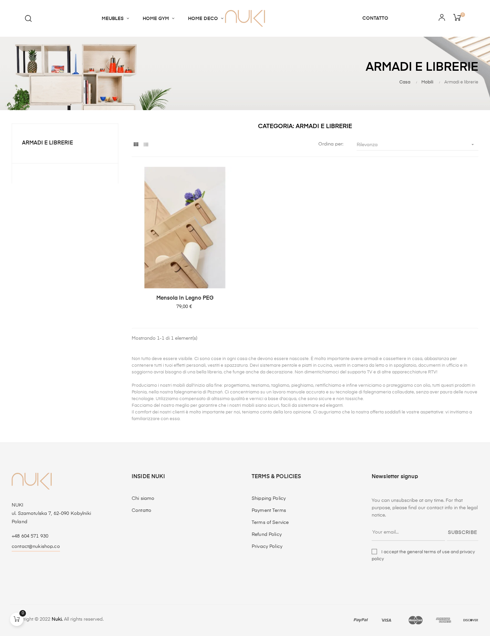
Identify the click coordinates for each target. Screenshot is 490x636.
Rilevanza (416, 144)
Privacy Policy (267, 546)
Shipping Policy (269, 498)
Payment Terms (269, 510)
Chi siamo (143, 498)
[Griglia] (136, 145)
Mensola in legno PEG (185, 298)
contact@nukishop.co (36, 546)
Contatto (141, 510)
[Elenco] (146, 145)
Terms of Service (270, 522)
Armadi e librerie (47, 143)
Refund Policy (267, 534)
